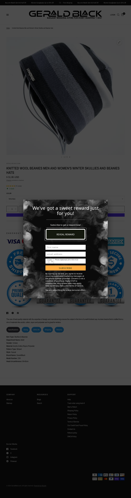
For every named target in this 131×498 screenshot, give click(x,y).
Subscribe (65, 268)
